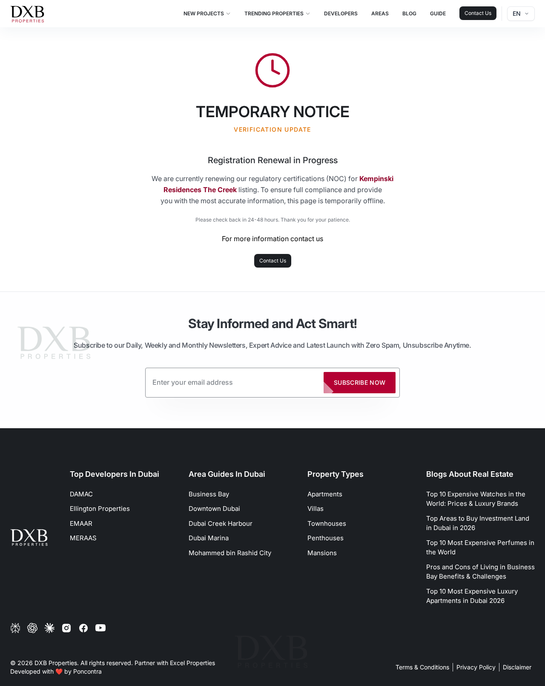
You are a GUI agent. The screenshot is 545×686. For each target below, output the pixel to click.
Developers (341, 13)
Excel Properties (192, 662)
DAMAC (81, 494)
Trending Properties (274, 13)
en (517, 13)
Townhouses (326, 523)
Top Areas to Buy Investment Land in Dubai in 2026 (477, 523)
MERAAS (83, 538)
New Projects (204, 13)
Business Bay (209, 494)
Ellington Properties (100, 508)
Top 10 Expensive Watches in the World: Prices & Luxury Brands (475, 499)
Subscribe (360, 382)
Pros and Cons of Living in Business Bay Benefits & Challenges (480, 572)
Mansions (322, 553)
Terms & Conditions (422, 667)
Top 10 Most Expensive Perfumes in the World (480, 547)
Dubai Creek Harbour (220, 523)
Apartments (324, 494)
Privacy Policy (476, 667)
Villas (315, 508)
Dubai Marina (209, 538)
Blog (409, 13)
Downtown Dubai (214, 508)
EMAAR (81, 523)
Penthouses (325, 538)
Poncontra (87, 671)
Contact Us (478, 13)
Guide (438, 13)
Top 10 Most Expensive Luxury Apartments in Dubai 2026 (472, 596)
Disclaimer (517, 667)
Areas (380, 13)
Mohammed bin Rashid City (230, 553)
